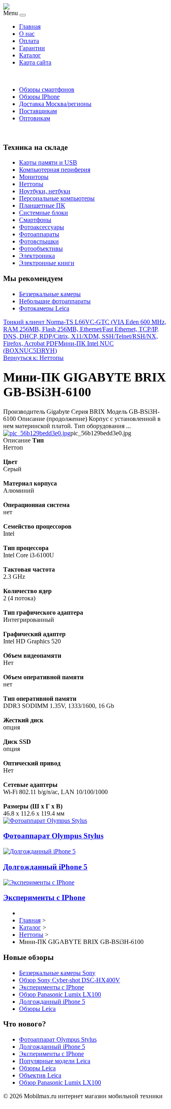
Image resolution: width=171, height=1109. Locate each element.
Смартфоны (35, 219)
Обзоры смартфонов (46, 89)
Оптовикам (34, 118)
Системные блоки (43, 212)
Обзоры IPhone (39, 96)
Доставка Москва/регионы (55, 103)
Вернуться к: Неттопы (33, 357)
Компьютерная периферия (54, 169)
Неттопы (31, 184)
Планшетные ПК (42, 205)
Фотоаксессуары (41, 227)
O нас (27, 33)
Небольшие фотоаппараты (55, 301)
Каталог (30, 55)
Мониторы (34, 176)
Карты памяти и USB (48, 162)
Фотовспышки (39, 241)
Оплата (29, 40)
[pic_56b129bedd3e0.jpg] (36, 433)
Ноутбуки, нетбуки (44, 191)
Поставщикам (38, 111)
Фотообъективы (41, 248)
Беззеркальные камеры (50, 294)
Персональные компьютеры (57, 198)
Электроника (37, 255)
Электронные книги (46, 263)
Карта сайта (35, 62)
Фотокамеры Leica (44, 308)
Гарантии (32, 48)
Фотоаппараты (39, 234)
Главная (30, 26)
